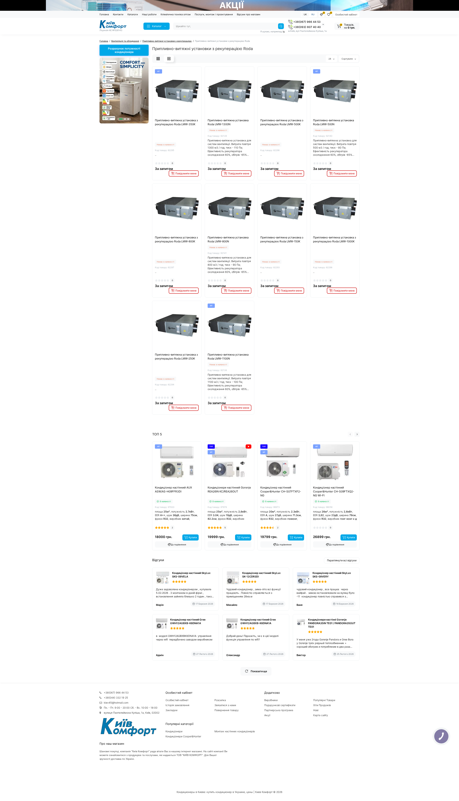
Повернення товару (226, 710)
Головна (104, 14)
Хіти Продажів (322, 705)
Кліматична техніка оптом (176, 14)
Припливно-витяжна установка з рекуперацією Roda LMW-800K (176, 239)
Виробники (271, 700)
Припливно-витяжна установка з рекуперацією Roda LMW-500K (281, 122)
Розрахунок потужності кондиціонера (124, 50)
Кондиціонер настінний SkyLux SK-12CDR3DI (261, 574)
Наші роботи (149, 14)
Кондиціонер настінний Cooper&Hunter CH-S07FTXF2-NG (280, 491)
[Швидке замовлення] (173, 485)
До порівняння (178, 544)
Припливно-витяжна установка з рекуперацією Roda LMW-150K (281, 239)
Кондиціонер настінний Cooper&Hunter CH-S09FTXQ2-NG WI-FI (333, 491)
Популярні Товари (324, 700)
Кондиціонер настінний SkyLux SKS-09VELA (191, 574)
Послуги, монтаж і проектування (214, 14)
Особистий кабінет (346, 14)
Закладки (171, 710)
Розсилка (220, 700)
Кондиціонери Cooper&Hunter (183, 736)
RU (312, 14)
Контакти (118, 14)
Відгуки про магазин (248, 14)
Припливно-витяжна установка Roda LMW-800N (228, 239)
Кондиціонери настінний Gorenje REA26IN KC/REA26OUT (229, 489)
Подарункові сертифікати (279, 705)
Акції (267, 715)
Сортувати (347, 58)
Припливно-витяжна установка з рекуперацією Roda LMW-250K (176, 356)
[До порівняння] (173, 117)
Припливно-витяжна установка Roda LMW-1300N (228, 122)
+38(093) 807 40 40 (307, 27)
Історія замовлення (177, 705)
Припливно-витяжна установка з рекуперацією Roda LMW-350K (176, 122)
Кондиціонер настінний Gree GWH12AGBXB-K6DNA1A (187, 621)
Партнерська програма (278, 710)
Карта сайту (320, 715)
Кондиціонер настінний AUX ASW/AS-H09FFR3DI (173, 489)
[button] (350, 434)
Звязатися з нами (225, 705)
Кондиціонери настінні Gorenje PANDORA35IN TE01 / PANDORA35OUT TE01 (331, 623)
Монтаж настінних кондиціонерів (234, 731)
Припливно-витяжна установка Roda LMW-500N (333, 122)
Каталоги (132, 14)
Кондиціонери (173, 731)
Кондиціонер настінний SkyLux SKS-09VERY (332, 574)
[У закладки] (181, 117)
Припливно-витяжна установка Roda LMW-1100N (228, 356)
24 (330, 58)
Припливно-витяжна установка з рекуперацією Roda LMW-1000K (334, 239)
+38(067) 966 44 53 (307, 22)
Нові (315, 710)
